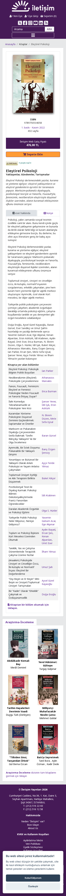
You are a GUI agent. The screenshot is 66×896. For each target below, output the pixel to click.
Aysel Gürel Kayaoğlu (48, 582)
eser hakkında (22, 213)
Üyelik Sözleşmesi (33, 847)
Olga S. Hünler (49, 510)
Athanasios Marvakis (48, 379)
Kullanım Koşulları (33, 850)
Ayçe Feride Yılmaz (48, 464)
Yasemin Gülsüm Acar (48, 519)
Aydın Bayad (48, 529)
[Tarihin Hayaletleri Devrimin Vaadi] (18, 689)
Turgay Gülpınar (47, 668)
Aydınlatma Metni (33, 840)
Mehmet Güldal (47, 718)
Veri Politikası (33, 843)
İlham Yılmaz (49, 551)
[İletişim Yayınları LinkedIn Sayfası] (40, 23)
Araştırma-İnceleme (19, 622)
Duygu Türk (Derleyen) (18, 714)
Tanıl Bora (44, 760)
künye (49, 213)
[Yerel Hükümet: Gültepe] (48, 643)
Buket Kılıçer (49, 478)
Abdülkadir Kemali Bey (18, 662)
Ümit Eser (47, 543)
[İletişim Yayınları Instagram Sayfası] (30, 23)
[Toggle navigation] (33, 35)
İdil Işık (45, 404)
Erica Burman (49, 391)
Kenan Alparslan (47, 538)
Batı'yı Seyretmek (48, 757)
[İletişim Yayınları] (33, 6)
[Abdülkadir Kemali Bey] (18, 643)
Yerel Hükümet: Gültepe (48, 663)
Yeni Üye (17, 16)
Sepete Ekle (34, 154)
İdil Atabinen (49, 495)
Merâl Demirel (18, 667)
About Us (33, 828)
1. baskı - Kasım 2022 (33, 127)
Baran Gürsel (49, 435)
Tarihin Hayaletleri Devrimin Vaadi (18, 709)
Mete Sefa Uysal (49, 420)
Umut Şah (47, 567)
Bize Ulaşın (33, 824)
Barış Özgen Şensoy (48, 451)
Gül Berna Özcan (18, 764)
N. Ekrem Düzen (47, 417)
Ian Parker (47, 370)
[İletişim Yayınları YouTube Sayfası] (35, 23)
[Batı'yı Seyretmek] (48, 738)
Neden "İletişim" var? (33, 821)
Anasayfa (10, 44)
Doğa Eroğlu (49, 594)
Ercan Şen (47, 533)
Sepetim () (50, 16)
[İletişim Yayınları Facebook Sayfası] (25, 23)
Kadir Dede (53, 764)
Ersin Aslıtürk (49, 406)
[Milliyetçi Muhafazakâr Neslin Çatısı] (48, 689)
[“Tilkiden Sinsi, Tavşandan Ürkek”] (18, 738)
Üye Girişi (33, 16)
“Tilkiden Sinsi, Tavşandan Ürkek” (18, 759)
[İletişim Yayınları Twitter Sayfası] (20, 23)
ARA (49, 29)
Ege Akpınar (48, 524)
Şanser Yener (49, 401)
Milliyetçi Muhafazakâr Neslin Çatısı (48, 711)
